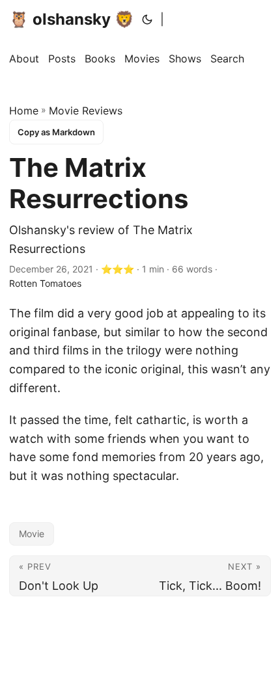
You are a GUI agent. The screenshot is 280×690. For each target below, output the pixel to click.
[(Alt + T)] (147, 19)
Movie (31, 533)
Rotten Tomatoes (45, 283)
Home (23, 110)
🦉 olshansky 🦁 (71, 19)
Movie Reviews (85, 110)
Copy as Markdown (56, 132)
